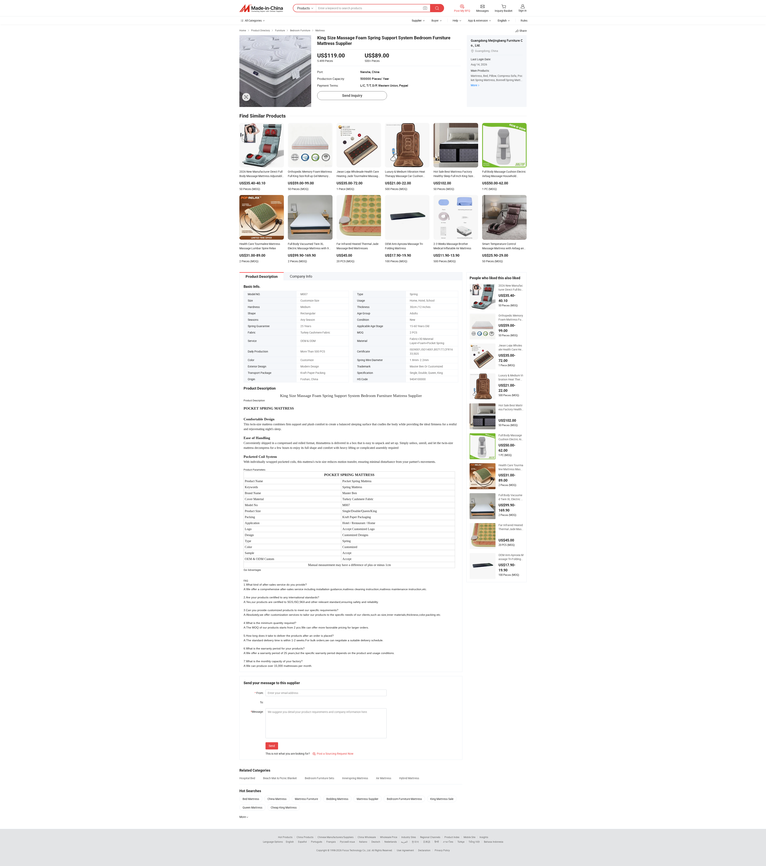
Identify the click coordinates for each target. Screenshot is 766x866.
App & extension (478, 20)
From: (259, 693)
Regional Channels (430, 837)
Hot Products (285, 837)
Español (302, 841)
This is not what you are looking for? (288, 753)
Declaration (424, 850)
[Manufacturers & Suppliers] (261, 8)
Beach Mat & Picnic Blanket (280, 778)
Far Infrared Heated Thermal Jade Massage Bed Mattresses (510, 527)
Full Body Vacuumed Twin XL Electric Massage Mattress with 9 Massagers (510, 497)
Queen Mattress (252, 807)
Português (316, 841)
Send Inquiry (352, 95)
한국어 (415, 841)
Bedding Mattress (337, 799)
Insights (484, 837)
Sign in (522, 10)
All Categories (253, 20)
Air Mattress (383, 778)
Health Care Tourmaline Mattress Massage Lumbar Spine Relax (510, 467)
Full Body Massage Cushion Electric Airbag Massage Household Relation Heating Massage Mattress (510, 437)
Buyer (435, 20)
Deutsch (375, 841)
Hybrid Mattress (409, 778)
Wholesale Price (388, 837)
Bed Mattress (251, 799)
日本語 (426, 841)
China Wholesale (367, 837)
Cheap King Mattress (284, 807)
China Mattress (277, 799)
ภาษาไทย (448, 841)
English (290, 841)
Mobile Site (469, 837)
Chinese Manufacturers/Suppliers (335, 837)
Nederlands (390, 841)
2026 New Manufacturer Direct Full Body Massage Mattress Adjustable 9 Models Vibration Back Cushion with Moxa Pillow (510, 288)
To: (262, 702)
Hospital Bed (247, 778)
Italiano (363, 841)
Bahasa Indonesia (493, 841)
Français (331, 841)
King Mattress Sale (441, 799)
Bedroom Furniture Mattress (404, 799)
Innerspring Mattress (355, 778)
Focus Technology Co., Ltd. (357, 850)
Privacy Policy (442, 850)
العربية (404, 841)
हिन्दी (436, 841)
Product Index (451, 837)
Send (272, 746)
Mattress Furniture (306, 799)
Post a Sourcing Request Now (333, 753)
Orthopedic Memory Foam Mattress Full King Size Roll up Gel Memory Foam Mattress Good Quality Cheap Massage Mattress (510, 318)
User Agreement (405, 850)
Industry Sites (408, 837)
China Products (305, 837)
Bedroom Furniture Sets (319, 778)
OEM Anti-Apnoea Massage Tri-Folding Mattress (510, 557)
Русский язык (347, 841)
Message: (257, 712)
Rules (524, 20)
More (474, 85)
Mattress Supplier (367, 799)
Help (455, 20)
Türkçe (460, 841)
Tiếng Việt (474, 841)
